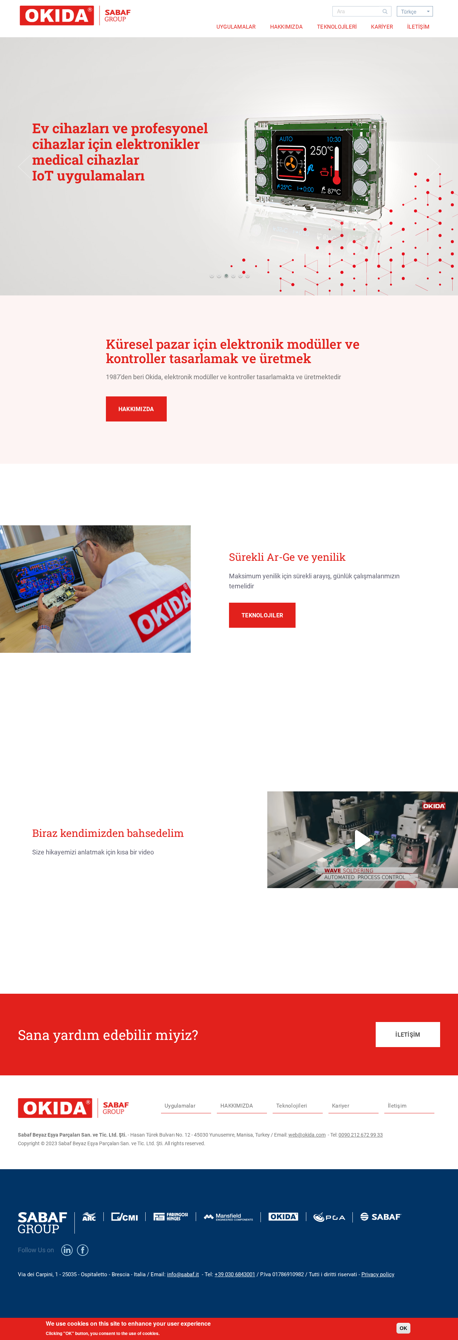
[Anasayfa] (78, 15)
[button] (211, 275)
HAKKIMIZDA (286, 27)
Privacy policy (377, 1274)
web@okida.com (307, 1135)
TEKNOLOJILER (262, 615)
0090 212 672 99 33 (360, 1135)
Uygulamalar (236, 27)
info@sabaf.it (183, 1274)
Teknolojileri (337, 27)
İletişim (418, 27)
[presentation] (24, 167)
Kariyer (382, 27)
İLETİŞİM (407, 1034)
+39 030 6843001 (235, 1274)
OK (403, 1328)
